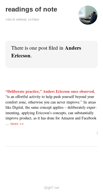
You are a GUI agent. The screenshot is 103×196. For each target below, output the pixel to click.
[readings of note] (88, 17)
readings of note (31, 9)
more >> (17, 123)
